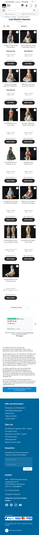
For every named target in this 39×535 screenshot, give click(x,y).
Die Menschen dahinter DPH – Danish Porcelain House (18, 430)
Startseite (7, 17)
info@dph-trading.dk (12, 494)
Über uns (9, 425)
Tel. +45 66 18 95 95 (12, 490)
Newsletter (10, 448)
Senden (27, 469)
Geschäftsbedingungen (13, 410)
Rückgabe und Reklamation (15, 408)
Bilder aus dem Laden (13, 442)
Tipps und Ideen (11, 416)
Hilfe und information (14, 404)
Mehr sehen (28, 102)
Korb (36, 6)
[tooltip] (10, 47)
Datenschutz (9, 413)
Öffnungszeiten (10, 439)
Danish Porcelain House (9, 5)
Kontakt (8, 475)
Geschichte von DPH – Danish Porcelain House (15, 435)
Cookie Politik (10, 419)
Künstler (13, 17)
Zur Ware (10, 63)
